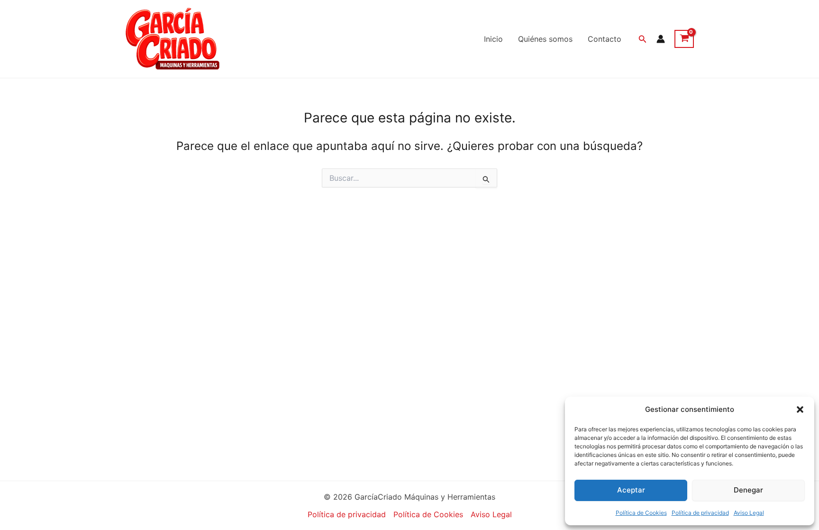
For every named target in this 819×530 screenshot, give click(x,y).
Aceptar (631, 489)
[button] (800, 409)
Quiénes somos (545, 39)
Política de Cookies (641, 512)
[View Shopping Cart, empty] (684, 39)
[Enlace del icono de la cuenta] (660, 39)
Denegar (748, 489)
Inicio (493, 39)
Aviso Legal (749, 512)
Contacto (604, 39)
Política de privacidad (700, 512)
